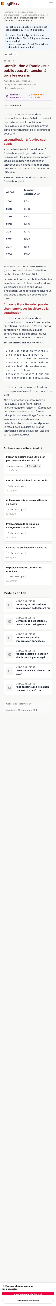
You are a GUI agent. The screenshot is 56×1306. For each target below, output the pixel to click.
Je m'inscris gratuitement (28, 1294)
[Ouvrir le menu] (51, 3)
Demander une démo (28, 1300)
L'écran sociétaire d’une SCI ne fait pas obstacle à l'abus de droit (28, 38)
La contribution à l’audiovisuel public (27, 480)
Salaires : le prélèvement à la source (26, 547)
